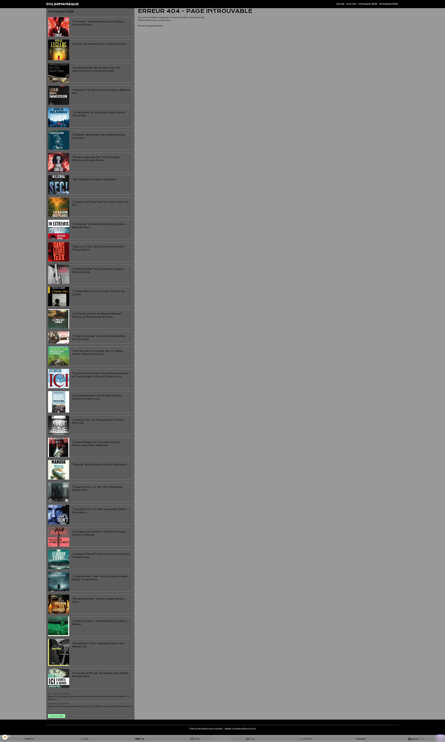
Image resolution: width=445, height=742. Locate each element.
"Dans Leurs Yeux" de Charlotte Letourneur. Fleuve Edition (98, 248)
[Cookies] (5, 737)
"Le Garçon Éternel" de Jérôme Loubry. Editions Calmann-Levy (100, 555)
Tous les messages (56, 716)
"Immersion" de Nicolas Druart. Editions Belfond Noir (100, 91)
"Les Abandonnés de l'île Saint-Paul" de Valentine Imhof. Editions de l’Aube (96, 69)
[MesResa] (139, 739)
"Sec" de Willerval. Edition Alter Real (94, 179)
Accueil (340, 4)
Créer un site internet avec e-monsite (205, 728)
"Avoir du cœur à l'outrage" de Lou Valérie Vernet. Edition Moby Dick (97, 352)
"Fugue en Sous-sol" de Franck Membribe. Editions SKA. (97, 488)
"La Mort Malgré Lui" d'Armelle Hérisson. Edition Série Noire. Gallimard (96, 444)
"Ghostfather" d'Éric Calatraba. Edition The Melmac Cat (98, 645)
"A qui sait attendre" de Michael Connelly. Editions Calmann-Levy (97, 397)
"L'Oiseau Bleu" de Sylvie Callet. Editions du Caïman (98, 293)
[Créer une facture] (250, 739)
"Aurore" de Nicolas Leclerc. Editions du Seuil (99, 43)
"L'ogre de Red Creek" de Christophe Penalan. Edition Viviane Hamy (100, 578)
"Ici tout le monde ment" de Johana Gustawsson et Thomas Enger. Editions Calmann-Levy (100, 375)
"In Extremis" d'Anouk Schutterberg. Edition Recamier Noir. (98, 226)
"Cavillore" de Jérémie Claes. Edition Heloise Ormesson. (98, 136)
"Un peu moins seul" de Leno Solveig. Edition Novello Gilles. (99, 337)
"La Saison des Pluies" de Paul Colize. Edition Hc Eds (100, 203)
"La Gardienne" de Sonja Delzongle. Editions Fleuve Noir (98, 114)
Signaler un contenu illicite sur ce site (240, 728)
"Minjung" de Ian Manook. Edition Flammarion (99, 464)
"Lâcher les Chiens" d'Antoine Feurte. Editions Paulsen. (99, 622)
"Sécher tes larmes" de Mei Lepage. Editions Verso (98, 600)
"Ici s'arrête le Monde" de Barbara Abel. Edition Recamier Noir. (100, 675)
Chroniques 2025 (388, 4)
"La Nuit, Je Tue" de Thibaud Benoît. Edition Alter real (98, 421)
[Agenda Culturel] (416, 739)
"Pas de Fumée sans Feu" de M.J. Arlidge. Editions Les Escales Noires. (96, 159)
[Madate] (84, 739)
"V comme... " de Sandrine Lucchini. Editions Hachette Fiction (98, 23)
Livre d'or (351, 4)
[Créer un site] (29, 739)
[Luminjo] (360, 739)
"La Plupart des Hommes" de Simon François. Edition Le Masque (99, 533)
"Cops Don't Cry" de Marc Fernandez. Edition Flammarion (99, 511)
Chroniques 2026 (367, 4)
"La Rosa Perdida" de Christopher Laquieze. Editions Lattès (98, 270)
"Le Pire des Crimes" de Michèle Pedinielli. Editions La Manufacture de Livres (97, 315)
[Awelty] (195, 739)
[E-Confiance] (305, 739)
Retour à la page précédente (150, 25)
